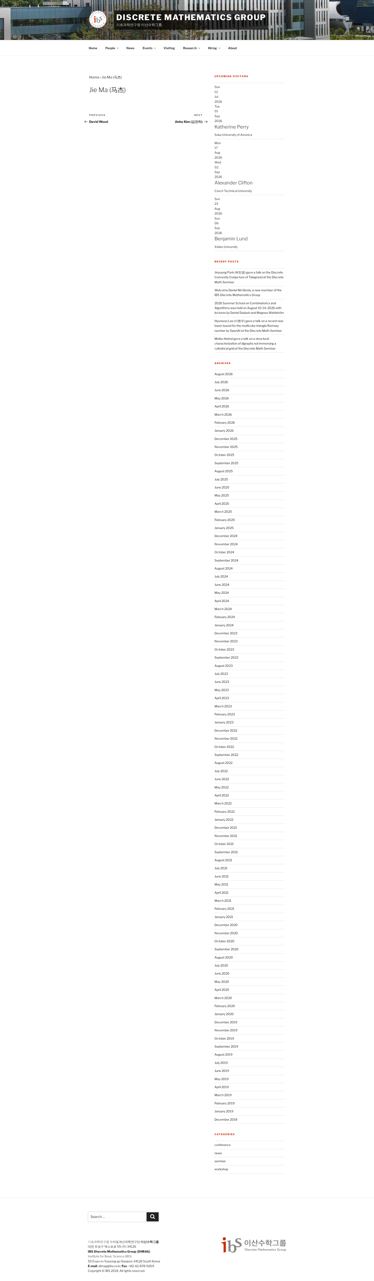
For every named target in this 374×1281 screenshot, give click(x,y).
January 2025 (224, 528)
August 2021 (223, 860)
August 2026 (223, 374)
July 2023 (221, 673)
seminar (220, 1161)
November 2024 (226, 544)
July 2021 (220, 868)
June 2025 (221, 487)
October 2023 (224, 649)
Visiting (169, 48)
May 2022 (221, 787)
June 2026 (221, 390)
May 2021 (221, 884)
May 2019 (221, 1079)
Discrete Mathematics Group (191, 17)
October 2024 (224, 552)
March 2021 (222, 900)
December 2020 (226, 925)
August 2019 (223, 1054)
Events (147, 48)
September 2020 (226, 949)
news (218, 1153)
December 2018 (225, 1119)
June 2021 (221, 876)
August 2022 (223, 763)
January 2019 (223, 1111)
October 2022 (224, 747)
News (130, 48)
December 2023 (225, 633)
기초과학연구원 (98, 1242)
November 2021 (225, 836)
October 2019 (224, 1038)
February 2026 (224, 422)
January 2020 (224, 1014)
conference (222, 1145)
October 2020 (224, 941)
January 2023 (224, 722)
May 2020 (221, 981)
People (110, 48)
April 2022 (221, 795)
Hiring (212, 48)
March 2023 (223, 706)
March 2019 (223, 1095)
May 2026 (221, 398)
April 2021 (221, 892)
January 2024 (224, 625)
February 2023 (224, 714)
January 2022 (223, 819)
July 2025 (221, 479)
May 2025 (221, 495)
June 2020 (221, 973)
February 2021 (224, 908)
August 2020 (223, 957)
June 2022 (221, 779)
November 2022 (225, 738)
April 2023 (221, 698)
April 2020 (221, 989)
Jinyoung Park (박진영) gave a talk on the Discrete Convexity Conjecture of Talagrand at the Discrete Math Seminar (249, 277)
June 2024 (221, 584)
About (232, 48)
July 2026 (221, 382)
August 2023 (223, 665)
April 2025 (221, 503)
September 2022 (226, 755)
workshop (221, 1169)
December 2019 (225, 1022)
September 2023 (226, 657)
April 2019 (221, 1087)
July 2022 (221, 771)
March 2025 (223, 511)
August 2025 (223, 471)
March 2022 (223, 803)
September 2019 (226, 1046)
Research (190, 48)
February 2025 (224, 520)
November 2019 (225, 1030)
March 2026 (223, 414)
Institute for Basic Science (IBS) (110, 1256)
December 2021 (225, 827)
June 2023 (221, 682)
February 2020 (224, 1006)
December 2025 (225, 439)
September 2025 (226, 463)
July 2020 (221, 965)
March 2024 (223, 609)
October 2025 (224, 455)
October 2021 (224, 844)
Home (93, 48)
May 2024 (221, 592)
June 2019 (221, 1071)
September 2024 (226, 560)
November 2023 (226, 641)
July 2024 (221, 576)
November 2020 (226, 933)
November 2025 (226, 447)
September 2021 (226, 852)
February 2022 (224, 811)
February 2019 (224, 1103)
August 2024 (223, 568)
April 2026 (221, 406)
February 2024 (224, 617)
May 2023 (221, 690)
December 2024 (225, 536)
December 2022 (225, 730)
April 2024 (221, 601)
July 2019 (221, 1063)
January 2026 (224, 430)
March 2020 (223, 998)
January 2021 (223, 917)
